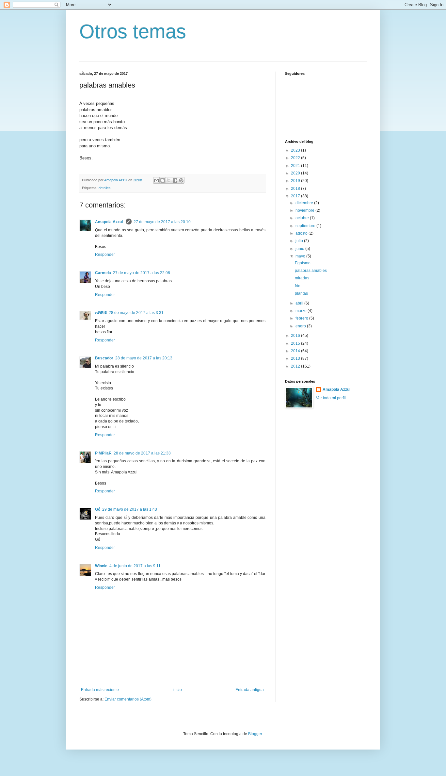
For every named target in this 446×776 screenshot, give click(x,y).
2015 (296, 343)
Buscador (104, 358)
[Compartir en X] (169, 180)
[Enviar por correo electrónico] (156, 180)
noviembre (305, 210)
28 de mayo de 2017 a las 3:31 (136, 312)
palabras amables (311, 270)
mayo (300, 256)
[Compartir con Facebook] (175, 180)
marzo (301, 310)
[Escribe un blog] (162, 180)
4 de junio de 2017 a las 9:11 (135, 566)
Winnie (101, 566)
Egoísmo (303, 263)
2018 (296, 188)
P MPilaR (103, 453)
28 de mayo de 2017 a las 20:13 (143, 358)
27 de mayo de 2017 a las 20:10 (162, 222)
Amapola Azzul (109, 222)
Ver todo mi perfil (331, 398)
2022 (296, 158)
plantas (301, 293)
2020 (296, 173)
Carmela (103, 273)
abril (299, 303)
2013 (296, 358)
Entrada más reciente (100, 689)
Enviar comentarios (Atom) (127, 699)
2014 (296, 351)
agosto (302, 233)
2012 (296, 366)
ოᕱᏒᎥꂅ (101, 312)
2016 (296, 335)
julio (299, 241)
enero (301, 326)
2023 (296, 150)
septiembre (305, 225)
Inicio (177, 689)
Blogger (255, 734)
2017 (296, 196)
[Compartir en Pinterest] (181, 180)
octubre (302, 218)
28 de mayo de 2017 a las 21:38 (142, 453)
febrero (302, 318)
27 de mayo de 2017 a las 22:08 (141, 273)
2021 (296, 165)
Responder (105, 254)
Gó (97, 509)
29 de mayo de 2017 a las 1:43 (129, 509)
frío (297, 286)
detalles (105, 188)
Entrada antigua (249, 689)
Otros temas (132, 31)
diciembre (304, 203)
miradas (302, 278)
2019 (296, 180)
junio (300, 248)
